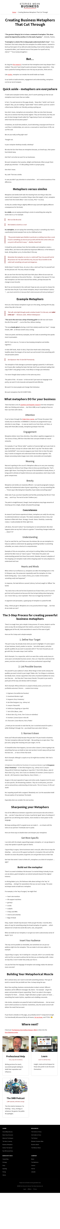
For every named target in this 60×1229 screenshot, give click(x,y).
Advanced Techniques (7, 1138)
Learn (44, 1056)
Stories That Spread (7, 1147)
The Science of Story (36, 1131)
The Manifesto (34, 1162)
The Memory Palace (36, 1147)
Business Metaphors (7, 1144)
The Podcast (34, 1138)
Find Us (33, 1168)
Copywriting (5, 1159)
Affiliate (29, 1189)
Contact (33, 1165)
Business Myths (35, 1144)
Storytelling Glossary (7, 1131)
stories (10, 74)
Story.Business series (11, 1032)
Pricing (4, 1172)
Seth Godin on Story (36, 1135)
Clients (4, 1175)
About (32, 1159)
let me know (38, 1017)
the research (17, 64)
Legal (24, 1189)
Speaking (4, 1168)
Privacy (35, 1189)
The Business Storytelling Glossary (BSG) (24, 1030)
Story (3, 1165)
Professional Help (15, 1056)
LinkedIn (33, 1172)
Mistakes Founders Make (37, 1141)
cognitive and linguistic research (30, 405)
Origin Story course (28, 419)
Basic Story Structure (7, 1135)
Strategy (4, 1162)
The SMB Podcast (16, 1098)
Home (14, 12)
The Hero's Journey (7, 1141)
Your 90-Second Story (7, 1151)
